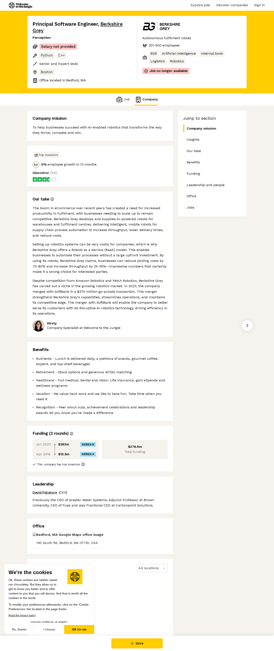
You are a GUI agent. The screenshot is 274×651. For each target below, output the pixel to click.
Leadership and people (206, 185)
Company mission (201, 128)
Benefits (193, 162)
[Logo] (20, 5)
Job (127, 99)
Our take (194, 151)
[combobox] (139, 568)
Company (150, 99)
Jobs (190, 207)
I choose (49, 629)
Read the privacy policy (22, 615)
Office (191, 196)
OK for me (79, 629)
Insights (193, 139)
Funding (193, 174)
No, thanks (19, 629)
